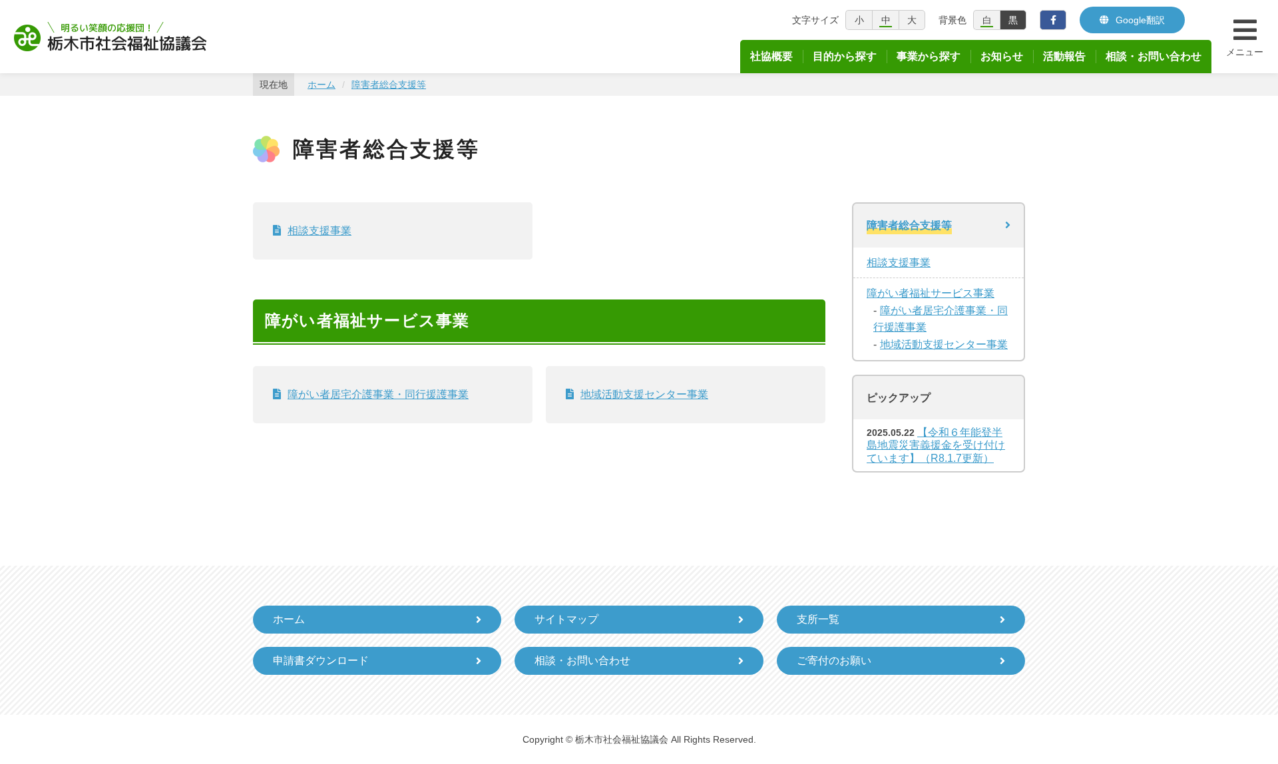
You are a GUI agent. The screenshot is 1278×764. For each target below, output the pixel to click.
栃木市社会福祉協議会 (110, 36)
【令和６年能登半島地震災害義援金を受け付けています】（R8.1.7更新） (936, 445)
